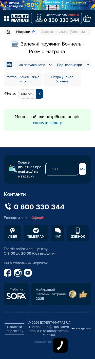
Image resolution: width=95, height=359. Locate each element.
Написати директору (15, 329)
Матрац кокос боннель (62, 79)
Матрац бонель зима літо (23, 79)
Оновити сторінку (48, 342)
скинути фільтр (47, 122)
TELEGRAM (36, 236)
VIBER (12, 236)
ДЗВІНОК (78, 236)
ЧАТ (57, 236)
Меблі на (16, 289)
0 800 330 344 (61, 20)
